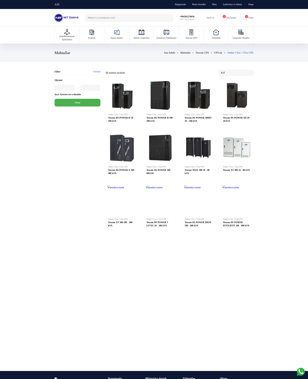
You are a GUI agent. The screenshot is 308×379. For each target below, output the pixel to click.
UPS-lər (218, 52)
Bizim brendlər (199, 4)
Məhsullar (185, 52)
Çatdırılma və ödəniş (232, 4)
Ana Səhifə (169, 52)
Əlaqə (250, 4)
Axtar (77, 102)
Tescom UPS (202, 52)
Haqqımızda (180, 4)
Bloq (214, 4)
